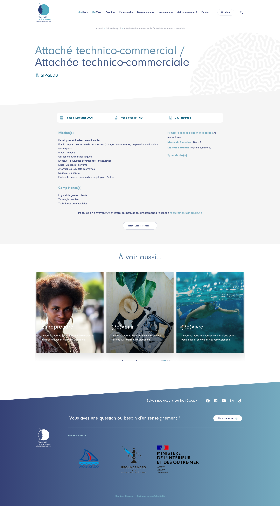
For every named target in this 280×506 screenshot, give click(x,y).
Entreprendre (57, 327)
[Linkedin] (215, 400)
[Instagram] (232, 400)
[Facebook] (207, 400)
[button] (122, 359)
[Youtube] (224, 400)
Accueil (99, 28)
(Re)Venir (122, 327)
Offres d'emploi (113, 28)
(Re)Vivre (192, 327)
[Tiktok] (240, 400)
